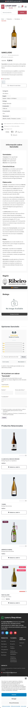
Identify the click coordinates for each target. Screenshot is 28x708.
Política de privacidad (15, 706)
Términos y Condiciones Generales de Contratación (13, 659)
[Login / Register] (19, 7)
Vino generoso (4, 649)
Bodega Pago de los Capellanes (9, 460)
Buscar (22, 12)
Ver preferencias (14, 703)
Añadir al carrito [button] (15, 467)
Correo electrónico (20, 390)
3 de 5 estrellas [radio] (5, 386)
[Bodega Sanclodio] (14, 304)
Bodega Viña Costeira (6, 506)
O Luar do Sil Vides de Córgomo (10, 459)
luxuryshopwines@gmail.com (10, 672)
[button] (26, 678)
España (4, 98)
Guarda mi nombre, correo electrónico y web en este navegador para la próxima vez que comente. (14, 410)
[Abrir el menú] (25, 7)
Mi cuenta (12, 641)
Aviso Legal (23, 706)
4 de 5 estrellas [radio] (6, 386)
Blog (20, 645)
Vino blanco (5, 93)
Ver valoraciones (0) (14, 55)
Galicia (8, 98)
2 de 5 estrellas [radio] (3, 386)
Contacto (21, 643)
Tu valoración (5, 396)
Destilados (3, 655)
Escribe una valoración (8, 57)
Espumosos (4, 652)
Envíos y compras (12, 647)
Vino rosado (4, 646)
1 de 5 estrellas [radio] (2, 386)
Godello (9, 118)
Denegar (14, 698)
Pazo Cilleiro (5, 595)
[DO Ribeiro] (14, 282)
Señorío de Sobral (6, 549)
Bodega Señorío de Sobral (7, 551)
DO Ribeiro (14, 98)
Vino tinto (3, 641)
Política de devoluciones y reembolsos (13, 653)
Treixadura (13, 118)
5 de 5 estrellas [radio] (8, 386)
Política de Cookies (6, 706)
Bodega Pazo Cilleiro (6, 596)
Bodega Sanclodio (7, 103)
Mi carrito (12, 644)
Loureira (19, 118)
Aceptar (14, 694)
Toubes (3, 504)
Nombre (3, 390)
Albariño (4, 118)
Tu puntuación (4, 384)
